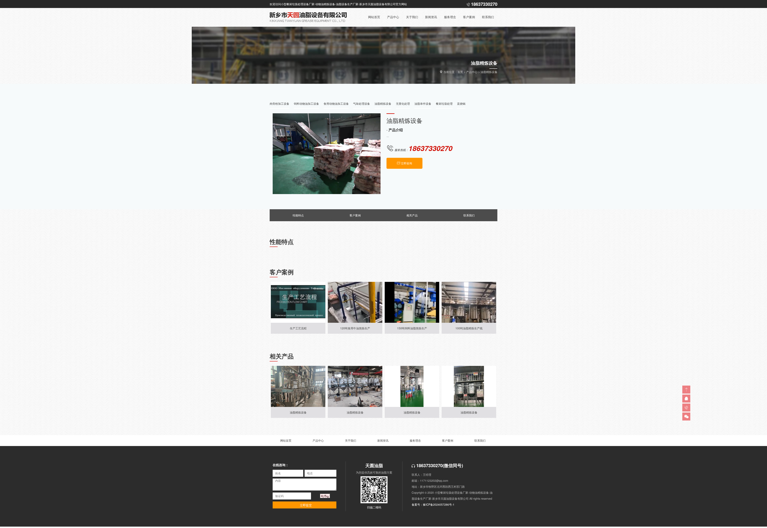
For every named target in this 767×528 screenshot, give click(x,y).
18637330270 (429, 465)
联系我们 (469, 215)
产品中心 (471, 72)
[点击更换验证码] (325, 496)
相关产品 (412, 215)
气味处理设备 (361, 104)
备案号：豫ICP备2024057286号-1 (433, 504)
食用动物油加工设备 (336, 104)
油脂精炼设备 (489, 72)
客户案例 (355, 215)
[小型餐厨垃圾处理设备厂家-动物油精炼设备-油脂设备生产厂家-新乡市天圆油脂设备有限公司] (312, 17)
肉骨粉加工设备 (279, 104)
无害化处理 (403, 104)
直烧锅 (461, 104)
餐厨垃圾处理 (444, 104)
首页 (460, 72)
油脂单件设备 (422, 104)
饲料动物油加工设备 (306, 104)
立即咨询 (406, 163)
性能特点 (298, 215)
